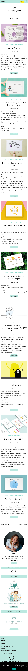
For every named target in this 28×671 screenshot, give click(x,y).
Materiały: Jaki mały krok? (14, 225)
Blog (2, 638)
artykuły (14, 322)
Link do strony (14, 629)
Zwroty (3, 648)
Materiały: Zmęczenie (14, 48)
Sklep (22, 1)
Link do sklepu (14, 606)
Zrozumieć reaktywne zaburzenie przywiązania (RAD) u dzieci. (14, 328)
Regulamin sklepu (7, 646)
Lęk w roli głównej (14, 385)
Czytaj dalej (14, 73)
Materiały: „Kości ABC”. (14, 439)
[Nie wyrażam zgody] (26, 666)
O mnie (14, 563)
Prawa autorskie (6, 653)
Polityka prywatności (8, 651)
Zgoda (14, 668)
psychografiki (19, 44)
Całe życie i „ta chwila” (14, 499)
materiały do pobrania (10, 44)
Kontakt (4, 643)
